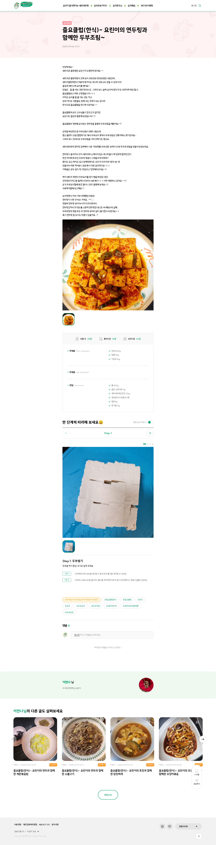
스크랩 (51, 722)
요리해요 (131, 5)
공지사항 (55, 824)
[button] (150, 433)
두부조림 (96, 606)
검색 (200, 5)
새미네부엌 (112, 606)
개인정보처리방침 (30, 824)
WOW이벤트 (147, 5)
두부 (68, 606)
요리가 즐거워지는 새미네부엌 (76, 5)
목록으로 (108, 795)
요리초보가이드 (100, 5)
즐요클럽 (127, 599)
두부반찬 (70, 612)
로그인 (194, 5)
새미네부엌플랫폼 (132, 606)
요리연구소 (117, 5)
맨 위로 (199, 836)
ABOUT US (44, 824)
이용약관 (17, 824)
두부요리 (81, 606)
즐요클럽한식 (111, 599)
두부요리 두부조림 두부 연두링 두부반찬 (82, 599)
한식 (141, 599)
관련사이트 (183, 826)
